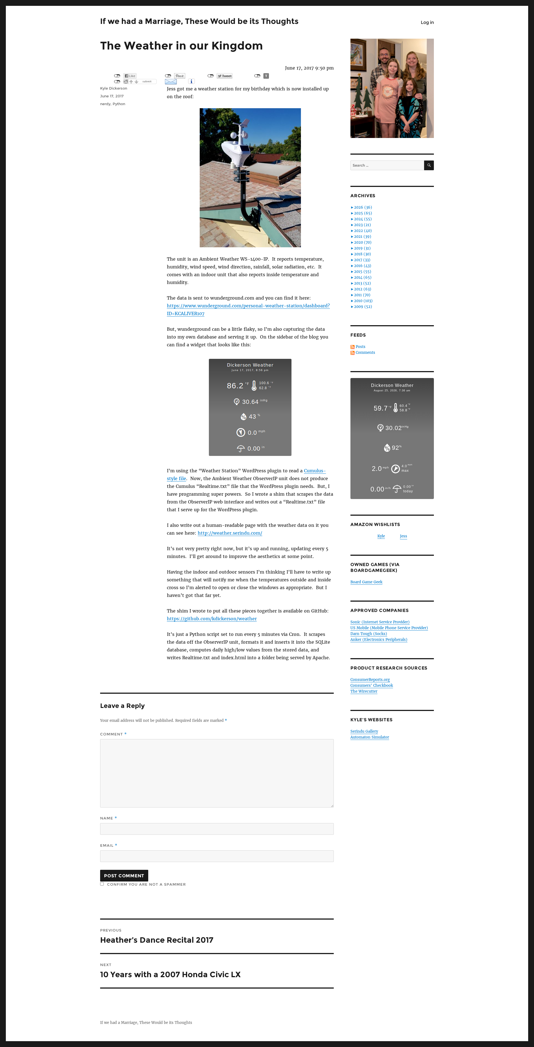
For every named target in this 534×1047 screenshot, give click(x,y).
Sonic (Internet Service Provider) (380, 622)
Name (108, 818)
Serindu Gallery (364, 731)
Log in (427, 22)
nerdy (105, 104)
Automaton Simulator (369, 737)
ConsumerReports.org (370, 679)
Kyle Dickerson (113, 88)
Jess (403, 536)
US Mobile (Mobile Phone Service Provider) (389, 628)
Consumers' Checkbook (371, 685)
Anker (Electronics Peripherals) (378, 639)
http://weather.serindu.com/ (230, 533)
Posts (360, 346)
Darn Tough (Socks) (368, 633)
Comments (365, 352)
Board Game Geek (366, 582)
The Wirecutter (363, 691)
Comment (113, 734)
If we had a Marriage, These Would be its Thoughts (199, 21)
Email (108, 845)
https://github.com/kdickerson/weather (212, 618)
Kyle (381, 536)
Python (119, 104)
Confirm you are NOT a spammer (146, 884)
